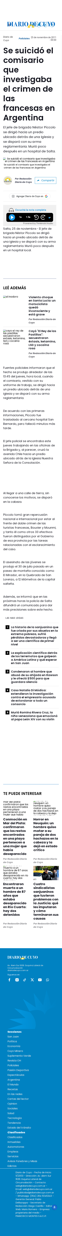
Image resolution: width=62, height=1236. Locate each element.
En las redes (14, 1094)
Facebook (9, 980)
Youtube (40, 980)
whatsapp (47, 980)
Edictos (12, 1166)
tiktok (25, 980)
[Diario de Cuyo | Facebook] (32, 24)
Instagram (17, 980)
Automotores (15, 1147)
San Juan (13, 1036)
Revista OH (14, 1060)
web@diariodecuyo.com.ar (30, 1185)
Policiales (24, 38)
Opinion (12, 1104)
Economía (13, 1046)
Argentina (13, 1080)
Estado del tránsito (19, 1127)
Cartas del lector (18, 1099)
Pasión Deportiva (18, 1070)
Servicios (12, 1156)
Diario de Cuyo (8, 38)
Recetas (12, 1089)
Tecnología (14, 1118)
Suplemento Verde (19, 1056)
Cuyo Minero (15, 1051)
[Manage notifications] (54, 1207)
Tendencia (14, 1123)
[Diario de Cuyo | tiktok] (52, 24)
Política (12, 1041)
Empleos (12, 1151)
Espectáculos (15, 1075)
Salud (10, 1113)
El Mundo (13, 1084)
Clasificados (14, 1137)
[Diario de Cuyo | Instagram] (39, 24)
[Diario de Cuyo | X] (45, 24)
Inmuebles (14, 1142)
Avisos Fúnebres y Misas (22, 1161)
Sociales (12, 1108)
